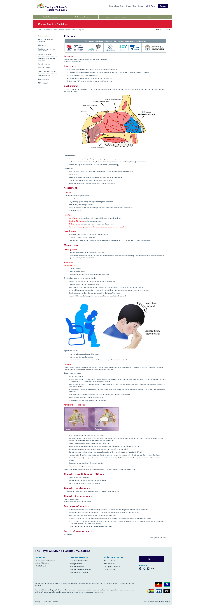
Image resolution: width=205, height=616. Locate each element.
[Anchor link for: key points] (63, 66)
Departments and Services (116, 17)
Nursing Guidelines (44, 54)
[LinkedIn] (149, 568)
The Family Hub (109, 569)
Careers (128, 6)
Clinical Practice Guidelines (68, 30)
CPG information (44, 75)
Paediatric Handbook (77, 567)
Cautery (66, 373)
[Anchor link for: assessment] (63, 187)
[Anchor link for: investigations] (63, 249)
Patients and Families (83, 17)
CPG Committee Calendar (47, 71)
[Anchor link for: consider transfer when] (63, 488)
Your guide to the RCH (112, 567)
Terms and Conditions (50, 601)
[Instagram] (145, 568)
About (116, 6)
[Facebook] (141, 568)
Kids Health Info (109, 564)
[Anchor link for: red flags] (63, 215)
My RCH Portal (150, 6)
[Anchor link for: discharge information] (63, 506)
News (122, 6)
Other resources (43, 79)
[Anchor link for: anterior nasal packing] (63, 405)
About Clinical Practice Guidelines (46, 40)
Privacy (37, 601)
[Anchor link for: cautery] (63, 364)
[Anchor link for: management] (63, 245)
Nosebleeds (68, 534)
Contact (140, 6)
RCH (39, 30)
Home (111, 6)
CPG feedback (43, 83)
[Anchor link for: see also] (63, 56)
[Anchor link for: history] (63, 192)
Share (166, 29)
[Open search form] (168, 17)
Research (148, 17)
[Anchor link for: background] (63, 86)
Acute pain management (72, 61)
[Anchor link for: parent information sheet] (63, 531)
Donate (163, 6)
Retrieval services (44, 68)
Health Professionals (50, 17)
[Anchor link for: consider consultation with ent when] (63, 474)
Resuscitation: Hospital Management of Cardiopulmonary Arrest (85, 59)
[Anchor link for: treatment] (63, 262)
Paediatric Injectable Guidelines (80, 569)
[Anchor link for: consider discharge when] (63, 496)
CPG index (42, 45)
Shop (134, 6)
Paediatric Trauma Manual (79, 572)
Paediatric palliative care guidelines (46, 59)
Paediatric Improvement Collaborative (46, 50)
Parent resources (44, 64)
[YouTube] (153, 568)
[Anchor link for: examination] (63, 231)
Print (160, 29)
